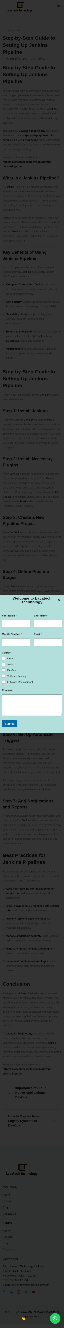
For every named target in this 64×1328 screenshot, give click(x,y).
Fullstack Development (20, 681)
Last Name (41, 615)
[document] (32, 664)
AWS (10, 664)
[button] (55, 1318)
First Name (9, 615)
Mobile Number (12, 634)
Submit (9, 723)
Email (38, 634)
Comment (8, 690)
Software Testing (16, 676)
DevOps (11, 670)
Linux (10, 658)
